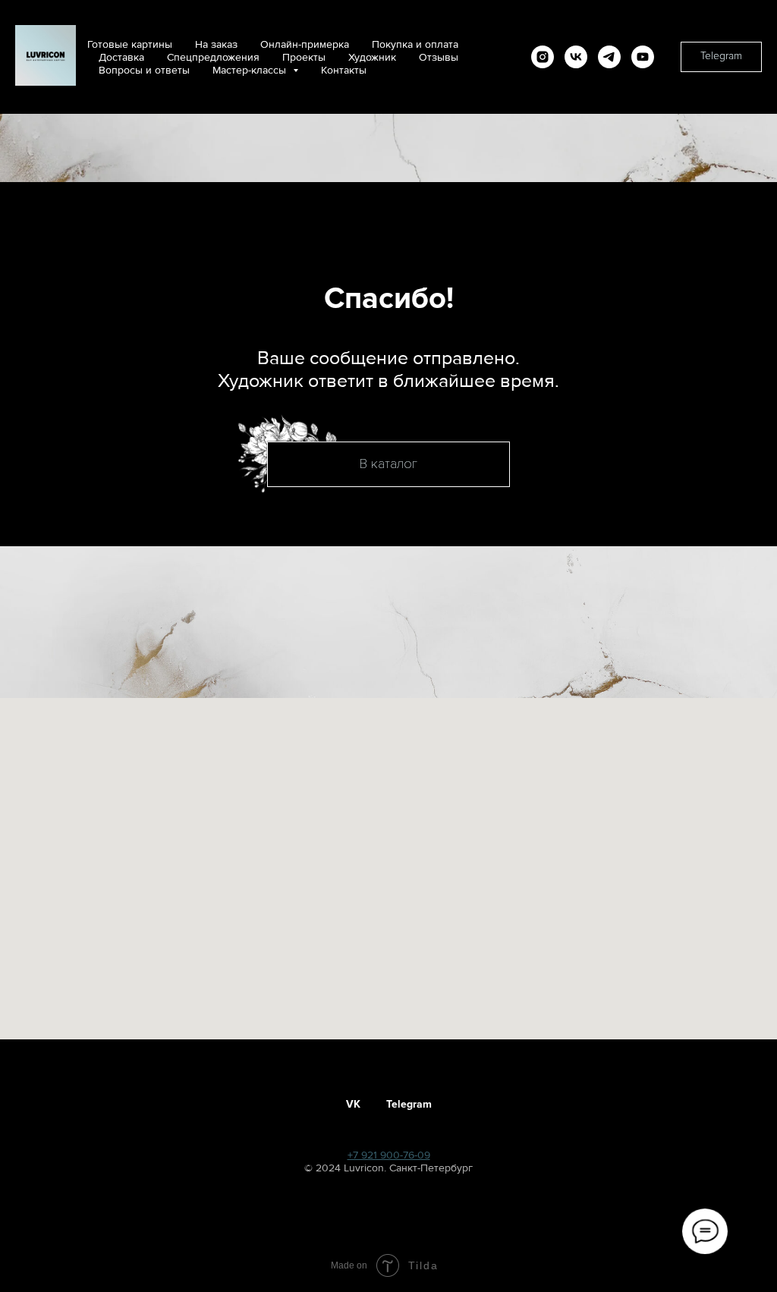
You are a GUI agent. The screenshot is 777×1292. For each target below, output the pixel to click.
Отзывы (438, 57)
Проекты (304, 57)
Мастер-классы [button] (250, 70)
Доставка (121, 57)
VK (353, 1104)
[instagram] (542, 57)
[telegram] (609, 57)
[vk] (576, 57)
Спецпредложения (213, 57)
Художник (372, 57)
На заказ (216, 44)
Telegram (409, 1104)
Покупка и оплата (415, 44)
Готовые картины (129, 44)
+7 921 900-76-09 (389, 1155)
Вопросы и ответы (144, 70)
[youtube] (642, 57)
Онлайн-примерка (304, 44)
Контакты (343, 70)
